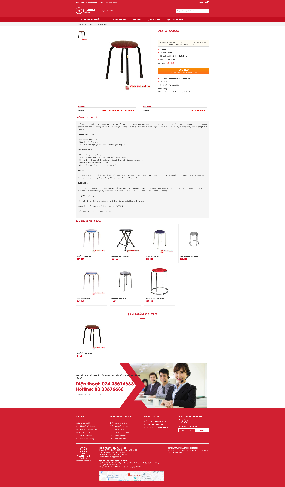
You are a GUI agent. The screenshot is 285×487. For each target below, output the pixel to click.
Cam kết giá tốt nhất (84, 435)
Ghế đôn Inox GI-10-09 (120, 256)
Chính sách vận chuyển (119, 426)
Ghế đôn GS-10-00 (84, 353)
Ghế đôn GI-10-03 (84, 298)
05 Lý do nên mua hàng (85, 438)
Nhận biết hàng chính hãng (86, 429)
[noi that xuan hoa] (131, 476)
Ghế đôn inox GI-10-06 (155, 298)
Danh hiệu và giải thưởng (85, 426)
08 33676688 (111, 2)
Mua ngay (184, 71)
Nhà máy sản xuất (83, 423)
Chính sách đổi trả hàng (119, 432)
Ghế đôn (103, 24)
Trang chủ (80, 24)
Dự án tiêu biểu (154, 19)
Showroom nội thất (83, 432)
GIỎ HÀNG (204, 2)
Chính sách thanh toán (119, 435)
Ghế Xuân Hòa (92, 24)
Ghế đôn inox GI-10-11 (120, 298)
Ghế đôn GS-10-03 (153, 256)
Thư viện (137, 19)
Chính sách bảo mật (118, 438)
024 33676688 (91, 2)
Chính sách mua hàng (118, 423)
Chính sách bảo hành (118, 429)
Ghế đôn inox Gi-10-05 (189, 256)
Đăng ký (202, 430)
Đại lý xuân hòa (175, 19)
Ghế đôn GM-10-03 (84, 256)
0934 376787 (163, 427)
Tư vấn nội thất (119, 19)
